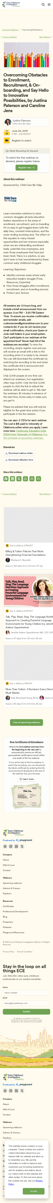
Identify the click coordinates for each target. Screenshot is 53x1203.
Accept (33, 1191)
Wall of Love (9, 865)
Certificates (8, 906)
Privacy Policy (8, 952)
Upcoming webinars (12, 883)
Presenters (8, 922)
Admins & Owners (11, 888)
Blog (5, 916)
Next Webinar (44, 37)
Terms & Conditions (24, 952)
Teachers (7, 893)
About (6, 860)
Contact (6, 870)
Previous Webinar (10, 37)
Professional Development (15, 911)
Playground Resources (13, 932)
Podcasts (7, 927)
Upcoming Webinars (10, 30)
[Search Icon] (43, 4)
